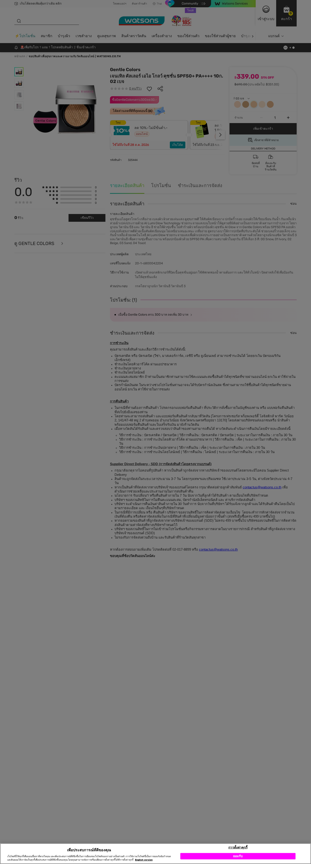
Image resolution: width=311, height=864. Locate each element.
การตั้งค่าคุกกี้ (237, 847)
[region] (155, 853)
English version (144, 860)
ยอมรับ (238, 856)
